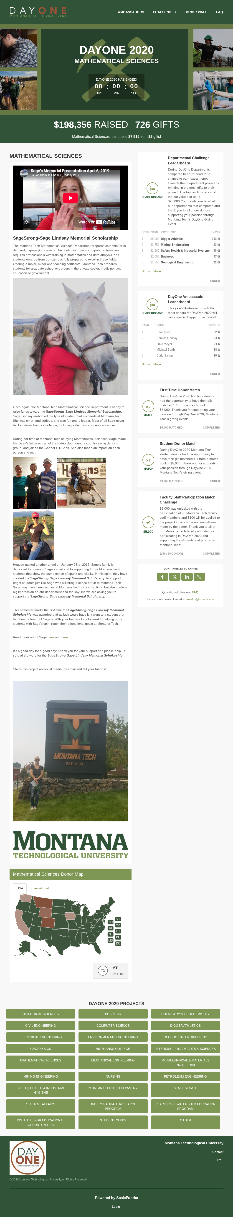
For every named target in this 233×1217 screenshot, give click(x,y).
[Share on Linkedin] (187, 577)
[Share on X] (174, 577)
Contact (217, 1152)
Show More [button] (151, 271)
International (40, 888)
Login (116, 1206)
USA (20, 888)
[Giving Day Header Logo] (38, 12)
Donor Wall (196, 12)
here (51, 637)
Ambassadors (131, 12)
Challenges (164, 12)
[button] (199, 577)
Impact (218, 1159)
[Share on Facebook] (162, 577)
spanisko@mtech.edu (198, 599)
